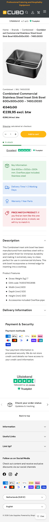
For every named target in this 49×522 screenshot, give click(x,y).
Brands (15, 29)
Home (6, 29)
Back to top (24, 416)
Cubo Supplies (14, 515)
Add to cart (33, 134)
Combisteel (27, 29)
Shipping (6, 126)
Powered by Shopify (28, 515)
